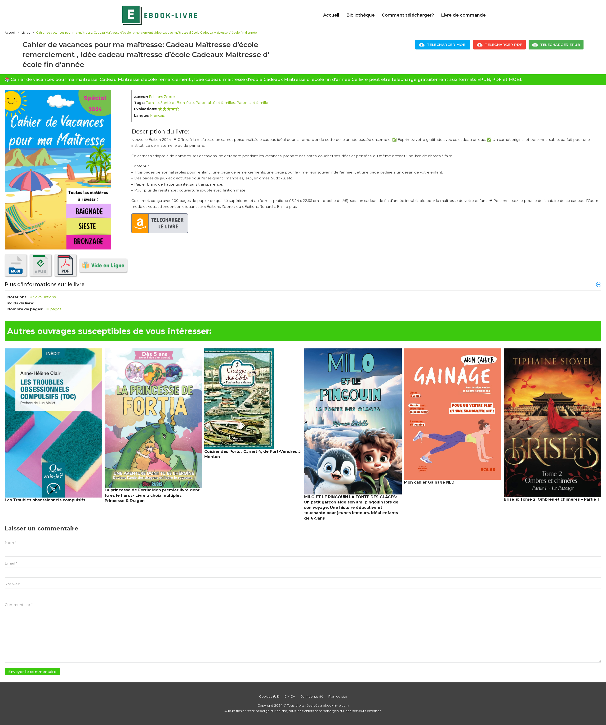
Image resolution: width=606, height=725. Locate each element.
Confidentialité (311, 696)
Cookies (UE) (269, 696)
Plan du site (337, 696)
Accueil (331, 15)
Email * (11, 563)
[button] (303, 284)
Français (157, 115)
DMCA (289, 696)
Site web (12, 584)
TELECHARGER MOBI (447, 44)
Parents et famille (252, 102)
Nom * (11, 542)
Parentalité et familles (215, 102)
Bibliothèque (360, 15)
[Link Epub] (40, 265)
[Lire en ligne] (103, 265)
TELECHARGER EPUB (560, 44)
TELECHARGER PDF (503, 44)
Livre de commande (463, 15)
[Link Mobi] (16, 265)
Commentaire (19, 604)
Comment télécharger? (408, 15)
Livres (26, 32)
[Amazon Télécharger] (159, 223)
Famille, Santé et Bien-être (170, 102)
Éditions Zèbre (162, 96)
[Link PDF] (65, 265)
